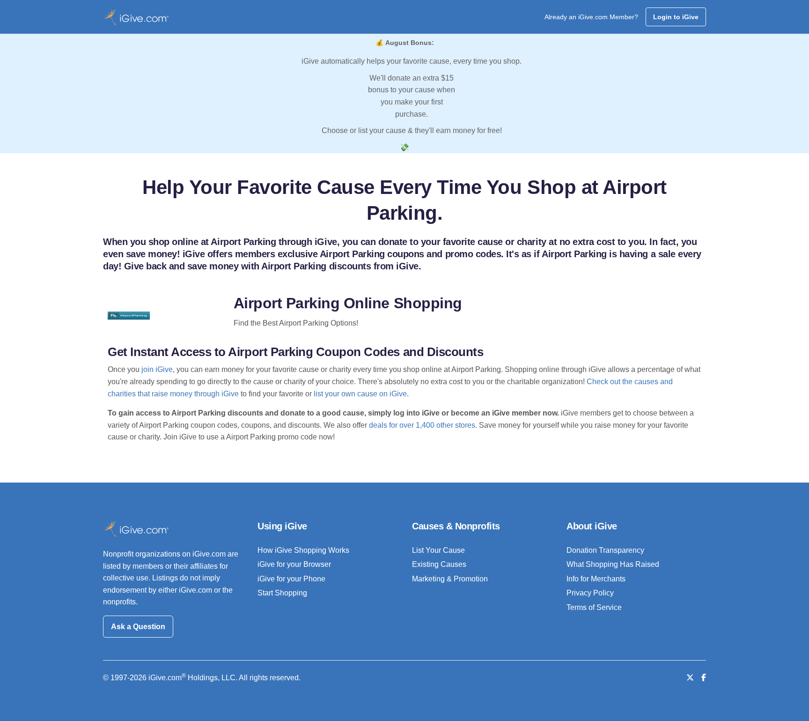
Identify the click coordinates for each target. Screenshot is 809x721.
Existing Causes (439, 564)
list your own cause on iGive (360, 394)
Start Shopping (282, 593)
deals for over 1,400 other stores (422, 425)
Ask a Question (138, 627)
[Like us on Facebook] (703, 678)
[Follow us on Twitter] (690, 678)
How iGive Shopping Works (303, 550)
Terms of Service (594, 607)
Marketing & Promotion (450, 579)
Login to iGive (676, 17)
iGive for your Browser (294, 564)
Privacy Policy (590, 593)
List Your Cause (438, 550)
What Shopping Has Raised (612, 564)
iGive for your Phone (291, 579)
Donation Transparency (605, 550)
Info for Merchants (595, 579)
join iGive (157, 369)
